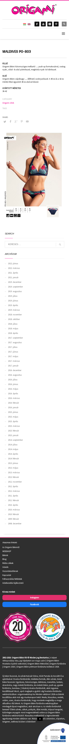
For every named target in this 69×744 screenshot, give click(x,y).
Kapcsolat (6, 575)
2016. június (13, 384)
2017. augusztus (15, 342)
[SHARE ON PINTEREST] (21, 121)
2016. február (13, 402)
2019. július (12, 296)
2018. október (14, 319)
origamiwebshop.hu (26, 694)
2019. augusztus (15, 291)
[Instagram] (49, 24)
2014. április (13, 454)
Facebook (34, 604)
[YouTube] (43, 24)
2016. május (13, 389)
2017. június (13, 351)
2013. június (13, 463)
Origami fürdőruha (58, 663)
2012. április (13, 486)
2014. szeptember (15, 440)
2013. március (14, 472)
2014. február (13, 458)
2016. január (13, 407)
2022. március (14, 268)
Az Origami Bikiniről (10, 547)
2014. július (12, 444)
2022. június (13, 263)
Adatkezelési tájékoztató (13, 583)
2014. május (13, 449)
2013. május (13, 467)
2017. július (12, 347)
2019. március (14, 310)
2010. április (13, 505)
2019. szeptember (15, 286)
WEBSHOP (6, 551)
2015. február (13, 430)
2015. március (14, 426)
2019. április (13, 305)
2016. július (12, 379)
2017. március (14, 361)
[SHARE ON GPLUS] (16, 121)
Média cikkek (7, 563)
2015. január (13, 435)
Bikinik (5, 555)
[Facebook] (36, 24)
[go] (60, 244)
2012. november (15, 481)
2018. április (13, 333)
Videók (5, 567)
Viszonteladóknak (10, 571)
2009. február (13, 519)
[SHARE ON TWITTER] (4, 121)
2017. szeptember (15, 337)
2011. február (13, 500)
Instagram (34, 597)
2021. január (13, 277)
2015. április (13, 421)
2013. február (13, 477)
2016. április (13, 393)
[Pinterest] (56, 24)
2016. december (14, 370)
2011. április (13, 495)
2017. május (13, 356)
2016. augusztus (15, 375)
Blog (4, 559)
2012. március (14, 491)
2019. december (14, 282)
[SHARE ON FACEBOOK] (10, 121)
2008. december (14, 523)
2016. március (14, 398)
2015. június (13, 412)
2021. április (13, 272)
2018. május (13, 328)
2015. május (13, 416)
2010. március (14, 509)
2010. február (13, 514)
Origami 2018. (8, 103)
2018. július (12, 324)
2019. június (13, 300)
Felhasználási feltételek (12, 579)
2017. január (13, 365)
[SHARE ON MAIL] (27, 121)
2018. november (15, 314)
